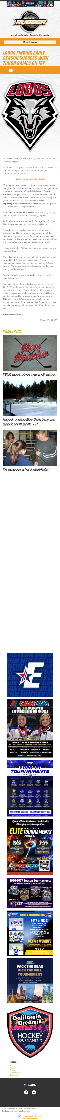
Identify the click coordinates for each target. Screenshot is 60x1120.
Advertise (13, 1068)
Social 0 (26, 1092)
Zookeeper (25, 1111)
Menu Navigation (30, 42)
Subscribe (14, 1075)
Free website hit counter (30, 1119)
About (12, 1065)
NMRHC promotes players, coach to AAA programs (29, 375)
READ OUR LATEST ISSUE (30, 179)
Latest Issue (15, 1073)
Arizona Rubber (30, 21)
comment (11, 70)
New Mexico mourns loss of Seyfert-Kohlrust (26, 470)
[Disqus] (30, 524)
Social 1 (34, 1092)
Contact (13, 1070)
